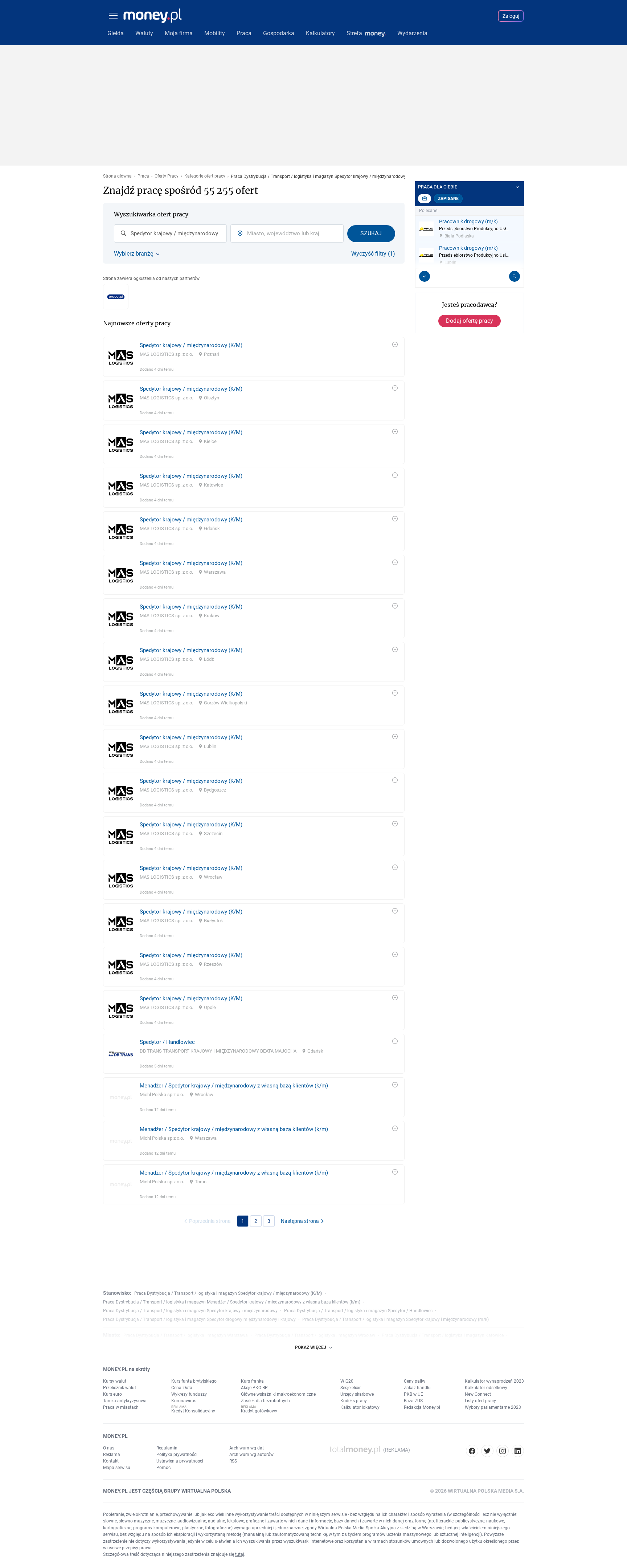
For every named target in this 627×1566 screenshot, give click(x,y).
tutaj (239, 1554)
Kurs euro (112, 1394)
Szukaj (371, 233)
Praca (143, 176)
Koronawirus (183, 1400)
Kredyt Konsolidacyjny (193, 1411)
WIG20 (346, 1381)
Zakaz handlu (417, 1387)
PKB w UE (413, 1394)
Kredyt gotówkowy (259, 1411)
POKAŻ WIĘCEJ (310, 1347)
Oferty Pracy (167, 176)
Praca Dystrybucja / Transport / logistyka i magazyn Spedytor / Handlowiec (358, 1310)
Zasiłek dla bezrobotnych (265, 1400)
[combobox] (170, 233)
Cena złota (181, 1387)
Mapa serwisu (116, 1467)
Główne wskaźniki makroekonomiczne (278, 1394)
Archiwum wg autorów (251, 1454)
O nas (108, 1448)
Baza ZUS (413, 1400)
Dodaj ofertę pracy (469, 320)
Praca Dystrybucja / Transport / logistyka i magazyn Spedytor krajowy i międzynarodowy (190, 1310)
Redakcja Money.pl (422, 1407)
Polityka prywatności (176, 1454)
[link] (254, 357)
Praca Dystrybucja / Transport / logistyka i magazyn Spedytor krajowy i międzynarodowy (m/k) (395, 1319)
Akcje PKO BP (254, 1387)
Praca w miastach (121, 1407)
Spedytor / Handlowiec (167, 1042)
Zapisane (448, 198)
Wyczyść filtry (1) (373, 254)
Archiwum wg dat (246, 1448)
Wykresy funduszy (189, 1394)
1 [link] (242, 1221)
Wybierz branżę (133, 254)
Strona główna (117, 176)
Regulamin (166, 1448)
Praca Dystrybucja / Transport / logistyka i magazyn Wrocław (314, 1335)
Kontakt (111, 1461)
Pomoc (163, 1467)
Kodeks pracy (353, 1400)
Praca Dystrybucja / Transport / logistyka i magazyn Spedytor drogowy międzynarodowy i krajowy (199, 1319)
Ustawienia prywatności (179, 1461)
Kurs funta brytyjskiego (194, 1381)
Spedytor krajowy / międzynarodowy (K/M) (191, 345)
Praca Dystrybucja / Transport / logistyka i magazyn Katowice (443, 1335)
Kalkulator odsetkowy (486, 1387)
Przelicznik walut (119, 1387)
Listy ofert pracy (480, 1400)
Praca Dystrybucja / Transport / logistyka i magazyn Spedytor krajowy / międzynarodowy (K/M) (228, 1293)
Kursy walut (114, 1381)
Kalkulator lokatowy (360, 1407)
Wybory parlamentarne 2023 (493, 1407)
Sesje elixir (350, 1387)
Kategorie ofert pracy (204, 176)
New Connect (478, 1394)
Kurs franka (252, 1381)
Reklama (111, 1454)
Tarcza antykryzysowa (125, 1400)
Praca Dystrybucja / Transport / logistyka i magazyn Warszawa (185, 1335)
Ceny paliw (414, 1381)
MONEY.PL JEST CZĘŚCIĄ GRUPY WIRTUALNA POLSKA (167, 1491)
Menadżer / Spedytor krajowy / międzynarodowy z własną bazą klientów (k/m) (234, 1085)
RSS (233, 1461)
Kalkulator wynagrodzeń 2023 (494, 1381)
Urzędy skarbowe (357, 1394)
